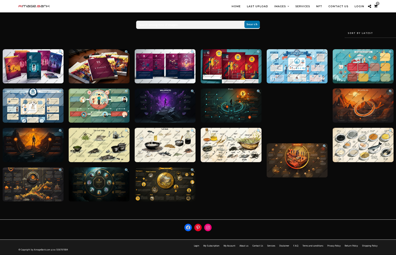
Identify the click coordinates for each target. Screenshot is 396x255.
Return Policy (351, 246)
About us (243, 246)
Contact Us (257, 246)
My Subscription (211, 246)
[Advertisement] (297, 113)
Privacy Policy (334, 246)
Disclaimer (284, 246)
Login (196, 246)
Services (271, 246)
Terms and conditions (313, 246)
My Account (229, 246)
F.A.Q (295, 246)
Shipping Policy (369, 246)
